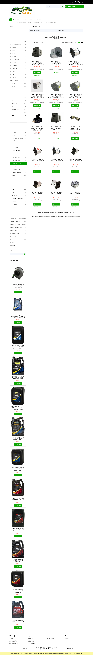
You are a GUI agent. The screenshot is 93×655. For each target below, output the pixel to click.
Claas (13, 94)
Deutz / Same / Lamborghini (17, 198)
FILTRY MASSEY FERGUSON (15, 44)
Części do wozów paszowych (16, 227)
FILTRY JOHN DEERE (14, 35)
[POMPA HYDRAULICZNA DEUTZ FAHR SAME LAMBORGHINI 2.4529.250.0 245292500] (75, 53)
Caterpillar (14, 195)
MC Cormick (14, 103)
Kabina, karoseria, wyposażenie (16, 151)
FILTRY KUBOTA (13, 47)
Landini (13, 175)
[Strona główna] (22, 11)
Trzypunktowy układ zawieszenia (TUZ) (17, 146)
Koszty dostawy (12, 640)
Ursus (13, 106)
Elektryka (15, 126)
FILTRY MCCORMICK (14, 65)
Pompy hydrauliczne (17, 163)
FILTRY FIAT (12, 50)
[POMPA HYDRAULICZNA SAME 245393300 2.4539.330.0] (56, 118)
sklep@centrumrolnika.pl (59, 649)
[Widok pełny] (82, 42)
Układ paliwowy (16, 157)
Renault (13, 86)
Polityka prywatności (13, 645)
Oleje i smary (13, 236)
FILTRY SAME (12, 71)
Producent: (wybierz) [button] (35, 30)
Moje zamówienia (32, 640)
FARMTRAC (14, 207)
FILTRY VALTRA (13, 77)
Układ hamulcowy (17, 169)
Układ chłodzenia (16, 154)
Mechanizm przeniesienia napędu (18, 139)
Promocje (12, 245)
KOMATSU (13, 201)
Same (13, 121)
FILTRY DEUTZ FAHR (14, 41)
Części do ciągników (14, 80)
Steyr (13, 118)
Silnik (14, 135)
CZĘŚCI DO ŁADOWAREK (14, 221)
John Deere (14, 92)
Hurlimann (14, 183)
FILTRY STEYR (12, 74)
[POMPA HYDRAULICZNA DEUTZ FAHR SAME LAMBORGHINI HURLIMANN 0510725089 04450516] (56, 86)
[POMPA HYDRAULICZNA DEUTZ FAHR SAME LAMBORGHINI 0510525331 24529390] (37, 53)
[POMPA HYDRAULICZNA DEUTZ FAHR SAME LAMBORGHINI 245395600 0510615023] (37, 86)
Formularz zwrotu (50, 638)
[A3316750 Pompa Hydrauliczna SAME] (75, 184)
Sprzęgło (15, 132)
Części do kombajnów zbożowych (17, 218)
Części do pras (13, 230)
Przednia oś (15, 143)
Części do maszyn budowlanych (17, 224)
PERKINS (13, 212)
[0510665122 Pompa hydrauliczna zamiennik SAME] (75, 118)
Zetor (13, 192)
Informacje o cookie (13, 643)
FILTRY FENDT (13, 56)
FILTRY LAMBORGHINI (14, 59)
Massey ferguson (15, 109)
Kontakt (67, 638)
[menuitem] (16, 19)
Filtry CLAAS (13, 38)
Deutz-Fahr (14, 97)
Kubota (13, 115)
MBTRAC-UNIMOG (15, 210)
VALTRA (13, 189)
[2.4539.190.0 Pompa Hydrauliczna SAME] (56, 151)
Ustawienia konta (31, 643)
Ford (13, 181)
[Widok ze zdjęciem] (79, 42)
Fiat (12, 100)
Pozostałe (15, 166)
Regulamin (11, 638)
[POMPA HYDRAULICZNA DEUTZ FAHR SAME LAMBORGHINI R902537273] (37, 118)
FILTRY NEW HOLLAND (14, 29)
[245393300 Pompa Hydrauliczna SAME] (56, 184)
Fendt (13, 112)
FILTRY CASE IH (13, 32)
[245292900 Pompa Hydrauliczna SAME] (75, 151)
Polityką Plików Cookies (39, 653)
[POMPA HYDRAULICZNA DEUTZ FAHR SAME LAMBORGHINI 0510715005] (56, 53)
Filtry (14, 124)
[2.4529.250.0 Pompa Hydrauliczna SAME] (37, 151)
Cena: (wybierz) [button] (60, 30)
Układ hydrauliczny (17, 160)
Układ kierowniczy (17, 172)
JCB (12, 186)
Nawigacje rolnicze (14, 233)
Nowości (12, 242)
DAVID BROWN (14, 204)
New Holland (15, 89)
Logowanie (30, 638)
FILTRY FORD (12, 53)
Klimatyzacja (15, 129)
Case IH (13, 83)
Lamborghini (14, 178)
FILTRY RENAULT (13, 68)
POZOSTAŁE (14, 215)
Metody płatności (13, 641)
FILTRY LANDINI (13, 62)
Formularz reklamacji (51, 640)
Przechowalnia (31, 641)
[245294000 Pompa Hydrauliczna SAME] (37, 184)
